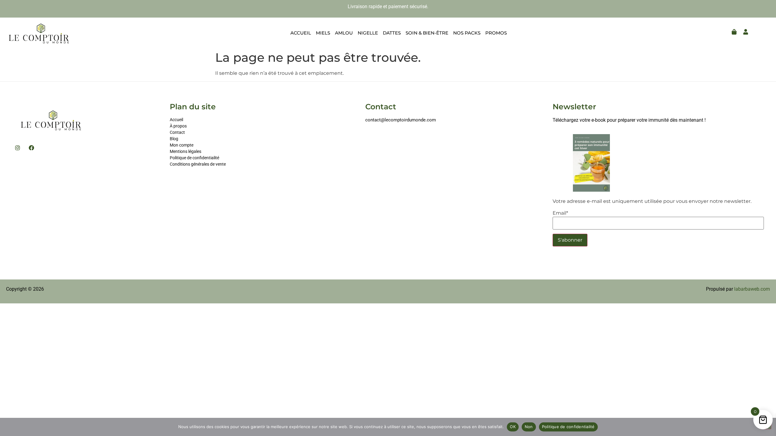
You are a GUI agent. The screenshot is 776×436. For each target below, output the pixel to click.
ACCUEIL (300, 33)
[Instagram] (17, 147)
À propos (178, 126)
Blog (174, 138)
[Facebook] (31, 147)
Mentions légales (185, 151)
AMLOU (344, 33)
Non (529, 426)
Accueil (176, 119)
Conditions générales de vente (198, 164)
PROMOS (496, 33)
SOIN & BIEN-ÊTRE (427, 33)
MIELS (323, 33)
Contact (177, 132)
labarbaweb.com (752, 289)
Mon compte (182, 145)
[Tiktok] (367, 136)
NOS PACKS (466, 33)
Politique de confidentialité (194, 157)
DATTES (392, 33)
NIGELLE (368, 33)
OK (513, 426)
